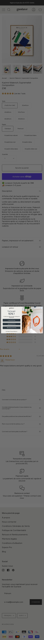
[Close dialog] (41, 308)
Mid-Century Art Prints (11, 327)
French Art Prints (11, 320)
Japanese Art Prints (11, 323)
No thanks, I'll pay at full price (11, 331)
